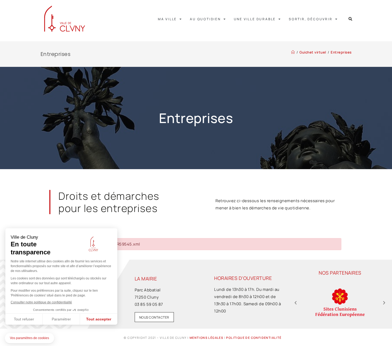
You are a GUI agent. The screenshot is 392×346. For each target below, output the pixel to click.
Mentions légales (206, 338)
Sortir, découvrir (311, 19)
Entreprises (341, 52)
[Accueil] (293, 52)
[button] (350, 19)
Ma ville (167, 19)
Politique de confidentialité (253, 338)
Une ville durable (255, 19)
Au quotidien (205, 19)
